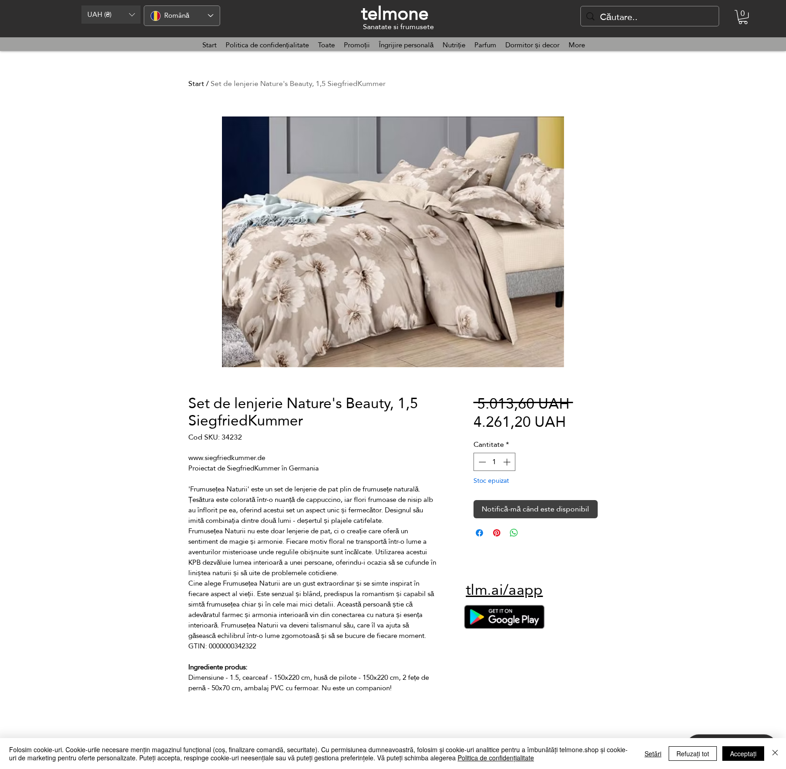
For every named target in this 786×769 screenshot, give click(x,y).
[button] (111, 14)
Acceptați (743, 753)
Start (196, 83)
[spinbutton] (494, 462)
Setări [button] (653, 753)
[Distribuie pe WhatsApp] (514, 532)
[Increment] (507, 462)
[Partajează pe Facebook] (479, 532)
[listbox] (111, 14)
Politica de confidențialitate (496, 757)
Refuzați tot (692, 753)
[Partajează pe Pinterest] (496, 532)
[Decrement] (481, 462)
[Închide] (775, 753)
